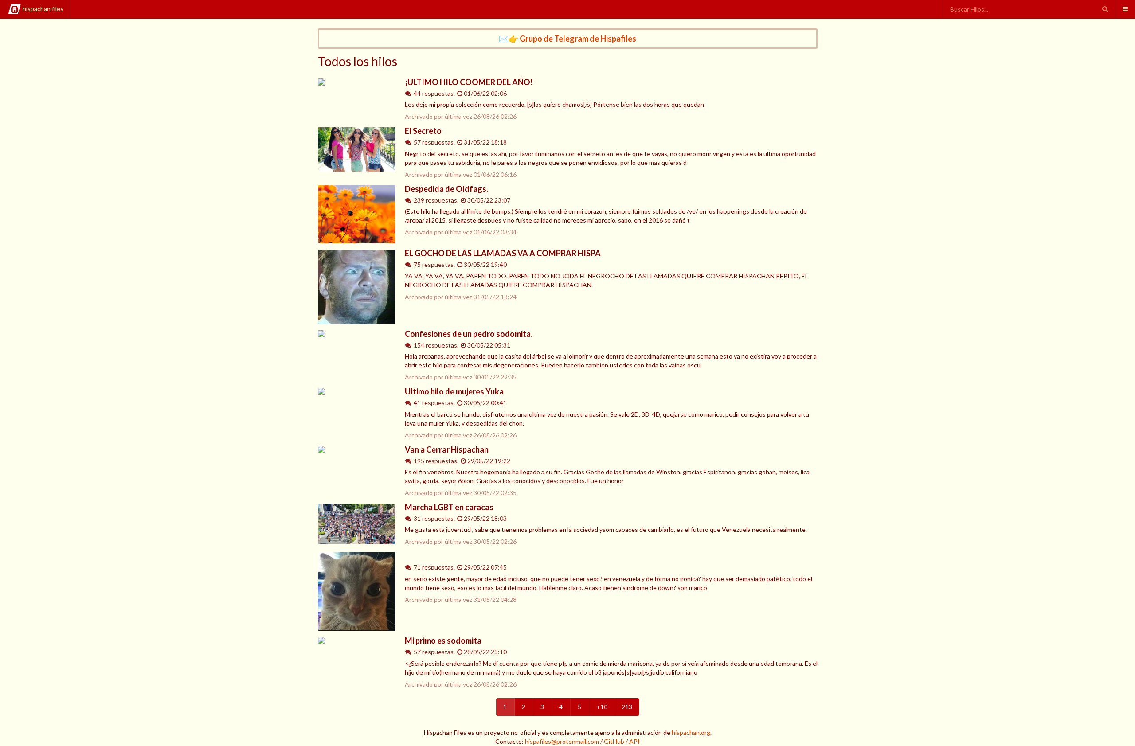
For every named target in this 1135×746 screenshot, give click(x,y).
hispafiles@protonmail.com (562, 741)
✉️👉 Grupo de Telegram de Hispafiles (567, 38)
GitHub (614, 741)
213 (627, 707)
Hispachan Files (43, 8)
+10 (601, 707)
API (634, 741)
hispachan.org (691, 732)
